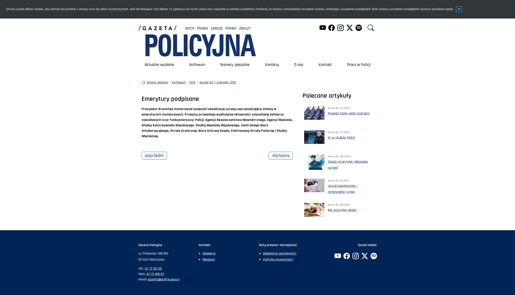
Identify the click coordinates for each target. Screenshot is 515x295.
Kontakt (325, 64)
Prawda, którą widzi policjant (349, 113)
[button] (371, 28)
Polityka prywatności (278, 259)
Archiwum (197, 64)
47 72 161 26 (153, 268)
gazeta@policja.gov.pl (163, 279)
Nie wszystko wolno (342, 210)
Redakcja (209, 253)
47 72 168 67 (155, 274)
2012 (193, 82)
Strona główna (157, 82)
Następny (282, 156)
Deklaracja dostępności (279, 253)
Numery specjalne (235, 64)
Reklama (209, 259)
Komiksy (272, 64)
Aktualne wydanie (159, 64)
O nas (298, 64)
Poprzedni (156, 156)
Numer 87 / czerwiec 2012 (218, 82)
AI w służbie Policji (341, 137)
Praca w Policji (359, 64)
